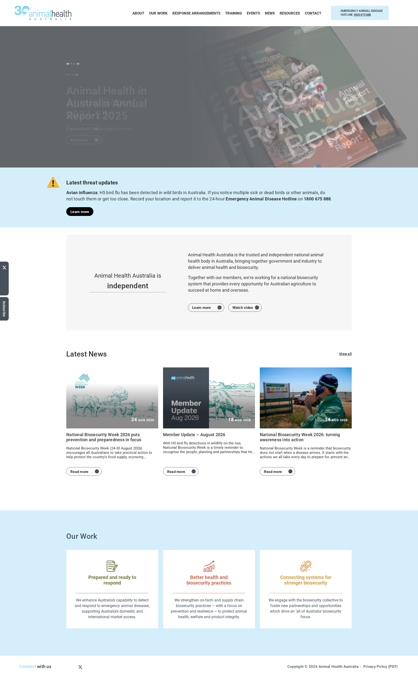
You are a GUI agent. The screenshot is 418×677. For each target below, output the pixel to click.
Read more (79, 124)
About (138, 13)
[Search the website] (400, 13)
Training (233, 13)
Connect (27, 666)
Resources (290, 13)
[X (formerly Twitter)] (4, 266)
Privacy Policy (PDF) (380, 666)
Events (253, 13)
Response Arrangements (196, 13)
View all (345, 353)
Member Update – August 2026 (194, 434)
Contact (313, 13)
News (270, 13)
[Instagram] (72, 667)
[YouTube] (4, 275)
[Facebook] (4, 282)
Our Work (158, 13)
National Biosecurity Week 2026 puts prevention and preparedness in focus (103, 437)
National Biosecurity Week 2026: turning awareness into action (300, 437)
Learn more (79, 211)
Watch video (242, 307)
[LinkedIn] (4, 291)
